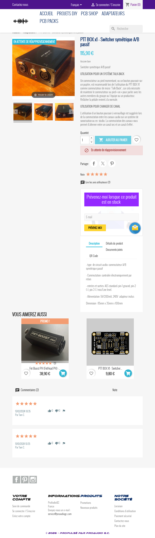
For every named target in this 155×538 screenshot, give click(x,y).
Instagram (33, 479)
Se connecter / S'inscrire (23, 511)
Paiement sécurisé (123, 516)
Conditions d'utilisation (125, 511)
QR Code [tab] (93, 256)
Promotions (85, 503)
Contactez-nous (20, 4)
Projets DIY (67, 13)
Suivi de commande (21, 506)
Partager (94, 163)
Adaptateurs (113, 13)
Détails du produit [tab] (114, 243)
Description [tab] (94, 243)
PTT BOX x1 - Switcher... (110, 368)
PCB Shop (89, 13)
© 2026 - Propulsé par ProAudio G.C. (78, 533)
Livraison (118, 506)
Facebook (16, 479)
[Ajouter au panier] (63, 373)
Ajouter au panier (113, 140)
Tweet (103, 163)
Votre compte (21, 497)
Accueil (46, 13)
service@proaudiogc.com (59, 514)
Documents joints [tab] (114, 250)
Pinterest (112, 163)
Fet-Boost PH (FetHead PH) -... (44, 368)
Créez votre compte (21, 516)
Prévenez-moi (95, 228)
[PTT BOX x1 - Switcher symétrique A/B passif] (22, 112)
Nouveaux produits (88, 508)
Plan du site (119, 526)
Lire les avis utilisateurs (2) (97, 182)
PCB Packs (49, 21)
